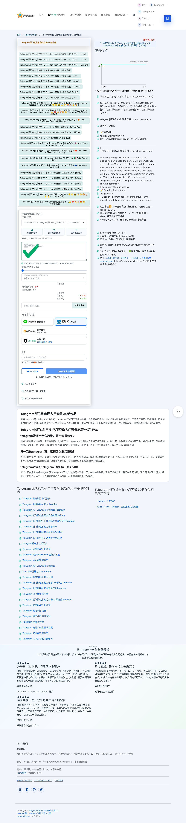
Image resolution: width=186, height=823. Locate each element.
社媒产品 (145, 25)
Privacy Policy (24, 780)
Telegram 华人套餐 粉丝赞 (35, 560)
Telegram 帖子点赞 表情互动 (36, 616)
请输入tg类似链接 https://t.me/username (37, 238)
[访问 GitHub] (34, 790)
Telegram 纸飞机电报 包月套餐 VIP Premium (44, 588)
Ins (143, 5)
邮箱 (23, 352)
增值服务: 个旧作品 (30, 267)
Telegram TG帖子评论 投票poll (37, 638)
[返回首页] (26, 15)
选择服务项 (26, 217)
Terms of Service (43, 780)
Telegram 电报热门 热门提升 (36, 498)
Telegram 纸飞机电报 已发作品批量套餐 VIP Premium (48, 521)
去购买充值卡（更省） (45, 342)
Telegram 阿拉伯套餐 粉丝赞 (36, 549)
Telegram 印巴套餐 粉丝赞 (35, 594)
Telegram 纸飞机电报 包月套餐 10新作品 (42, 537)
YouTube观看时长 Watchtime (37, 571)
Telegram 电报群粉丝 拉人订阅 (37, 577)
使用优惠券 (79, 305)
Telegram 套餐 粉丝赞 (33, 621)
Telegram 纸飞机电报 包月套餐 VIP (39, 526)
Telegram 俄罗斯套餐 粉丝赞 (36, 605)
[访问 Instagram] (20, 790)
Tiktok (145, 18)
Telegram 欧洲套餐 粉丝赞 (35, 633)
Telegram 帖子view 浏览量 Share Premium (43, 509)
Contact (59, 780)
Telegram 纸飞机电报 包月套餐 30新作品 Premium (47, 599)
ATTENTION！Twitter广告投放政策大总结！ (119, 506)
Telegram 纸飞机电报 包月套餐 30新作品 (42, 532)
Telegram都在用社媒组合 (34, 543)
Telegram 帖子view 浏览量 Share (38, 565)
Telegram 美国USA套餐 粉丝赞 (37, 627)
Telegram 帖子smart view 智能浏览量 (41, 554)
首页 (19, 34)
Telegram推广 (31, 34)
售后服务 (22, 772)
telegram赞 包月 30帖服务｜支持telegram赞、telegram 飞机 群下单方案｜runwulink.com (37, 813)
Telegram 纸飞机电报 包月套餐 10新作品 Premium (47, 582)
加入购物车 (33, 371)
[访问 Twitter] (41, 790)
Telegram (147, 11)
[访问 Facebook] (27, 790)
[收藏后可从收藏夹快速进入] (167, 18)
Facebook (159, 5)
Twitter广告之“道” (106, 501)
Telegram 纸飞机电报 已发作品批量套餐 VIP (43, 515)
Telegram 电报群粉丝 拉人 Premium (40, 504)
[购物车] (178, 411)
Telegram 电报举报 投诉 (34, 610)
